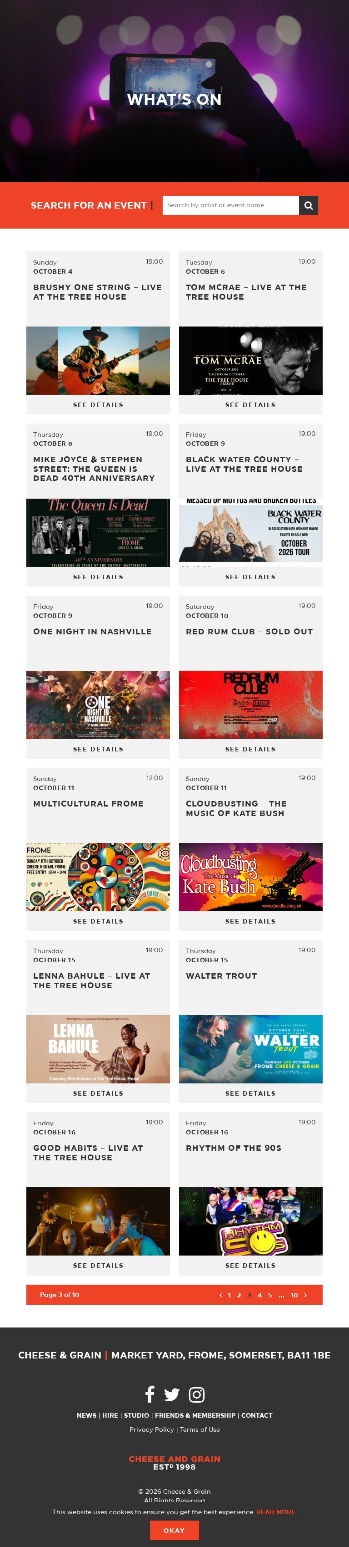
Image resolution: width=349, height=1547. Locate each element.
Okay (174, 1531)
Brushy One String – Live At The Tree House (97, 292)
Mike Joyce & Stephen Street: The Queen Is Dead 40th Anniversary (94, 469)
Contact (257, 1416)
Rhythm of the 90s (234, 1148)
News (86, 1416)
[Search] (308, 205)
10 (294, 1295)
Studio (136, 1416)
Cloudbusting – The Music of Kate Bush (236, 809)
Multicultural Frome (88, 804)
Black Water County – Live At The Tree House (244, 464)
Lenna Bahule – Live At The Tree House (91, 981)
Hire (110, 1416)
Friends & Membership (195, 1416)
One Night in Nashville (92, 632)
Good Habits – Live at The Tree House (88, 1153)
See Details (98, 405)
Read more (275, 1512)
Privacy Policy (152, 1430)
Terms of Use (200, 1430)
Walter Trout (221, 976)
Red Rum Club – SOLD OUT (249, 632)
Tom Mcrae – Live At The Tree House (246, 292)
